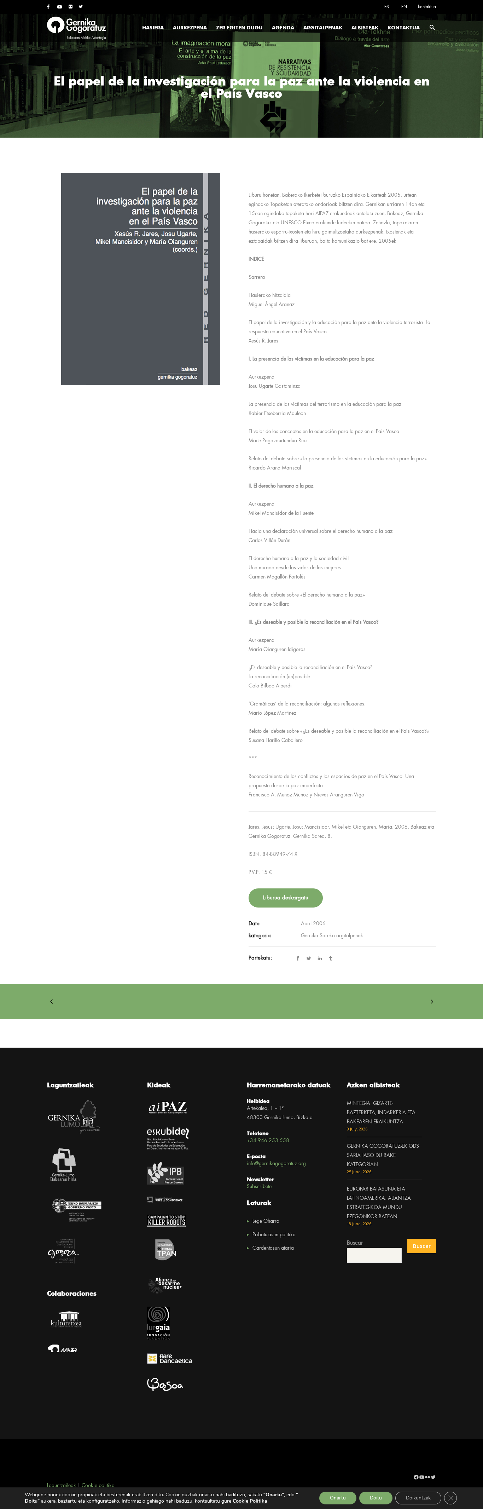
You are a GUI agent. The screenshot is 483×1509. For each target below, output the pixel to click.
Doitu (376, 1497)
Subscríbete (259, 1187)
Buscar (355, 1243)
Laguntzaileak (61, 1485)
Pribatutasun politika (274, 1235)
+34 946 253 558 (268, 1141)
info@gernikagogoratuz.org (276, 1164)
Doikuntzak (418, 1497)
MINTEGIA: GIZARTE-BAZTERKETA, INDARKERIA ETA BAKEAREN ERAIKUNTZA (381, 1113)
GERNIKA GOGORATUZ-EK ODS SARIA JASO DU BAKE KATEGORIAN (383, 1156)
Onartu (338, 1497)
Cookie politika (98, 1485)
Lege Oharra (265, 1221)
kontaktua (427, 7)
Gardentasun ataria (273, 1248)
